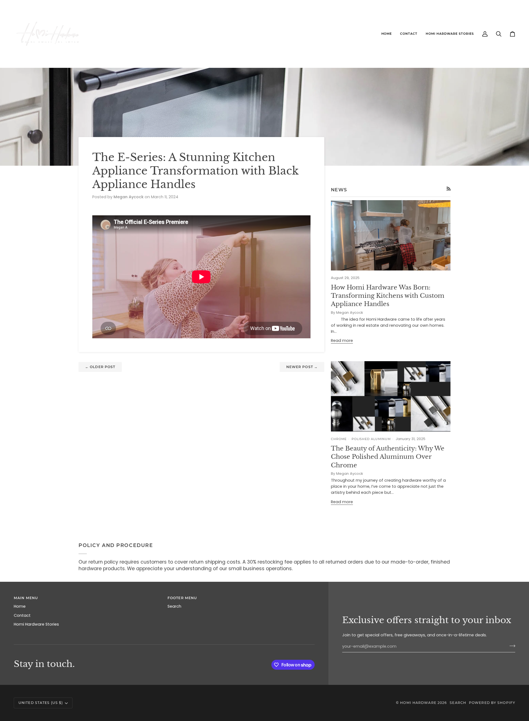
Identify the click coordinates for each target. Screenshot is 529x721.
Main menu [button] (26, 598)
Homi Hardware (418, 703)
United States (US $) (40, 703)
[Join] (510, 645)
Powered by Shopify (492, 703)
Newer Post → (302, 367)
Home (20, 606)
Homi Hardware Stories (36, 624)
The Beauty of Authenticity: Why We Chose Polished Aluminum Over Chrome (387, 457)
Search (174, 606)
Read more (342, 340)
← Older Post (100, 367)
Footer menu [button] (182, 598)
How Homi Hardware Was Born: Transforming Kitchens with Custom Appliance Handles (387, 296)
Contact (22, 615)
